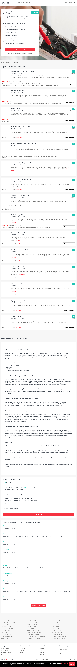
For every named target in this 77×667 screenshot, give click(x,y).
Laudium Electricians (6, 638)
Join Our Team (24, 650)
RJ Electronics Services (19, 284)
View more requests (38, 609)
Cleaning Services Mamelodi (34, 624)
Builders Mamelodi (31, 620)
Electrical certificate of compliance (14, 43)
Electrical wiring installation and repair (15, 29)
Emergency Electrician (11, 27)
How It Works (43, 648)
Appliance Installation (11, 35)
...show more (16, 78)
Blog (21, 652)
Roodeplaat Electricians (7, 636)
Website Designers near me (59, 636)
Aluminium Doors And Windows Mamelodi (37, 636)
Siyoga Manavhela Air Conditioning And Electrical (28, 301)
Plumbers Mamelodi (32, 622)
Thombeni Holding (17, 91)
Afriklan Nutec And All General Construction (26, 250)
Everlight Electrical (17, 316)
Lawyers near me (56, 628)
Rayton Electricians (6, 634)
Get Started (38, 514)
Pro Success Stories (6, 652)
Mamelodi (8, 62)
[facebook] (67, 659)
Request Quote (43, 652)
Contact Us (42, 654)
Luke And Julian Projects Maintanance (24, 163)
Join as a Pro (4, 650)
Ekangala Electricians (6, 626)
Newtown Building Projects (20, 233)
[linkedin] (74, 659)
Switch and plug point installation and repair (17, 38)
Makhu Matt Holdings (18, 267)
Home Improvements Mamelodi (34, 634)
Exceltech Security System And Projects (24, 143)
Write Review (19, 137)
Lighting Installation (10, 32)
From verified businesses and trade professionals (20, 53)
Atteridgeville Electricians (7, 620)
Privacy (36, 659)
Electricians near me (57, 626)
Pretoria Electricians (6, 630)
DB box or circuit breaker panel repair (15, 40)
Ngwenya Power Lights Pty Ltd (21, 180)
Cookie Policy (44, 659)
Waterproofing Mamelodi (33, 630)
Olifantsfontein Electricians (7, 628)
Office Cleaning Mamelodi (33, 638)
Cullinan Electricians (6, 624)
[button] (75, 2)
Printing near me (56, 630)
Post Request (68, 2)
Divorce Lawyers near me (58, 638)
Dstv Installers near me (58, 620)
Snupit (2, 62)
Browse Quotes (5, 648)
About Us (22, 648)
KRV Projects (15, 108)
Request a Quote (69, 84)
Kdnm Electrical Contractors (20, 126)
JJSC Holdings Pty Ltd (18, 215)
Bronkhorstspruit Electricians (8, 622)
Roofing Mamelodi (31, 626)
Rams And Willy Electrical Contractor (23, 71)
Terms (30, 659)
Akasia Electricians (5, 632)
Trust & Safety (43, 650)
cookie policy (64, 663)
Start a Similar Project (38, 605)
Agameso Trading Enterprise (20, 195)
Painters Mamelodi (31, 628)
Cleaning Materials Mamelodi (34, 632)
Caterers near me (56, 622)
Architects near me (57, 632)
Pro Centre (4, 654)
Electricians (15, 62)
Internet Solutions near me (58, 624)
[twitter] (70, 659)
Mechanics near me (57, 634)
